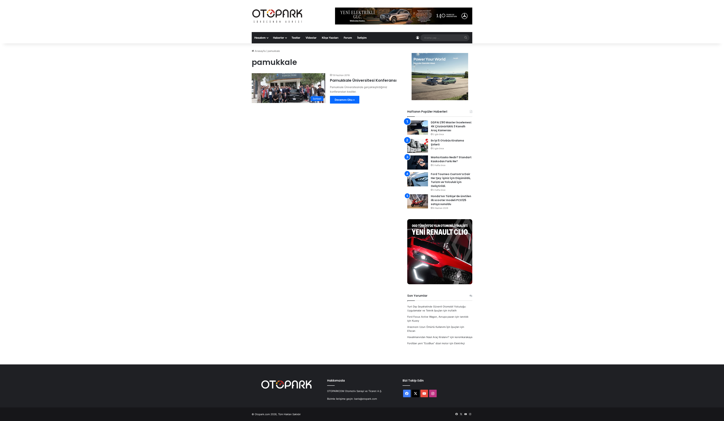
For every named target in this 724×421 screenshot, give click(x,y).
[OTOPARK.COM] (277, 16)
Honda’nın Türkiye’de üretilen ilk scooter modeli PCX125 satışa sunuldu (451, 200)
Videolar (311, 37)
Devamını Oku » (345, 99)
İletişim (362, 37)
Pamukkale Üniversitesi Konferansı (363, 80)
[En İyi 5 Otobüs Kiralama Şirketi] (417, 146)
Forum (348, 37)
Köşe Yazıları (330, 37)
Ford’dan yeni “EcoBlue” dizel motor (428, 343)
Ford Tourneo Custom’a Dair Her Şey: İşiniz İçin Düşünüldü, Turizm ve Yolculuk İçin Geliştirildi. (451, 180)
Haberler (278, 37)
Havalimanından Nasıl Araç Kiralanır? (428, 337)
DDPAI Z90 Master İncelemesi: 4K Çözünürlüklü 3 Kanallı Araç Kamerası (451, 126)
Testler (295, 37)
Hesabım (260, 37)
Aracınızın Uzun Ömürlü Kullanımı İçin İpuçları (433, 326)
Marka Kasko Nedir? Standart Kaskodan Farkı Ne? (451, 159)
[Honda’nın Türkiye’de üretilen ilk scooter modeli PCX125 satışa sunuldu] (417, 201)
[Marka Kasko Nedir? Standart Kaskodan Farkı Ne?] (417, 162)
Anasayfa (259, 50)
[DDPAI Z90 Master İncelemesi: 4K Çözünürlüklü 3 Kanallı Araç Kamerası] (417, 128)
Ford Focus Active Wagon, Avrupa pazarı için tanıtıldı (437, 316)
